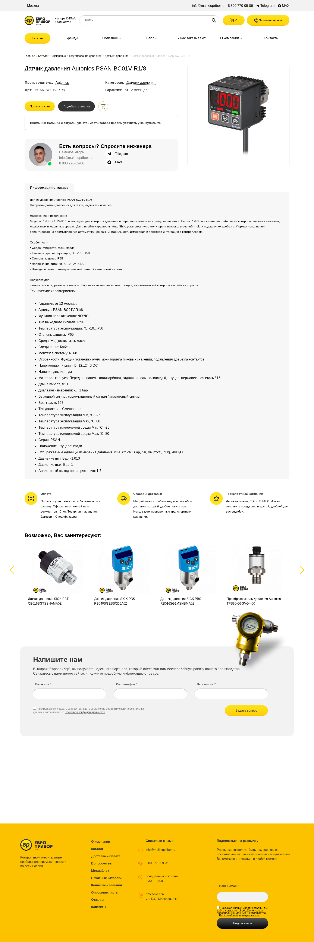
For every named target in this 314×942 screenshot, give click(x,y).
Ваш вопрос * (206, 684)
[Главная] (37, 20)
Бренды (72, 38)
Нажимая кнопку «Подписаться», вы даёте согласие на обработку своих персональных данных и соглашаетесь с (242, 911)
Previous (14, 569)
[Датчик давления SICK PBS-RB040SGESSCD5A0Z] (124, 574)
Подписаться (242, 923)
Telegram (267, 5)
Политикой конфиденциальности (85, 712)
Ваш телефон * (126, 684)
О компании (229, 38)
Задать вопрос (246, 710)
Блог (150, 38)
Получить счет (40, 106)
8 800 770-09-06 (240, 5)
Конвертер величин (106, 885)
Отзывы (97, 899)
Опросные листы (105, 892)
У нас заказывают (191, 38)
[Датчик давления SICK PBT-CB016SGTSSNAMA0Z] (58, 574)
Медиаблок (100, 870)
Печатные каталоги (106, 878)
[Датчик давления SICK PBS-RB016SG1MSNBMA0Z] (190, 574)
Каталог (37, 38)
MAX (285, 5)
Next (301, 569)
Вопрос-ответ (102, 863)
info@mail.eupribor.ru (208, 5)
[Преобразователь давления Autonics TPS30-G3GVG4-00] (256, 574)
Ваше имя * (43, 684)
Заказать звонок (270, 20)
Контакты (271, 38)
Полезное (110, 38)
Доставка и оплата (105, 856)
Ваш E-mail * (229, 886)
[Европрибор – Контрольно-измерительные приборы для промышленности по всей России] (44, 844)
